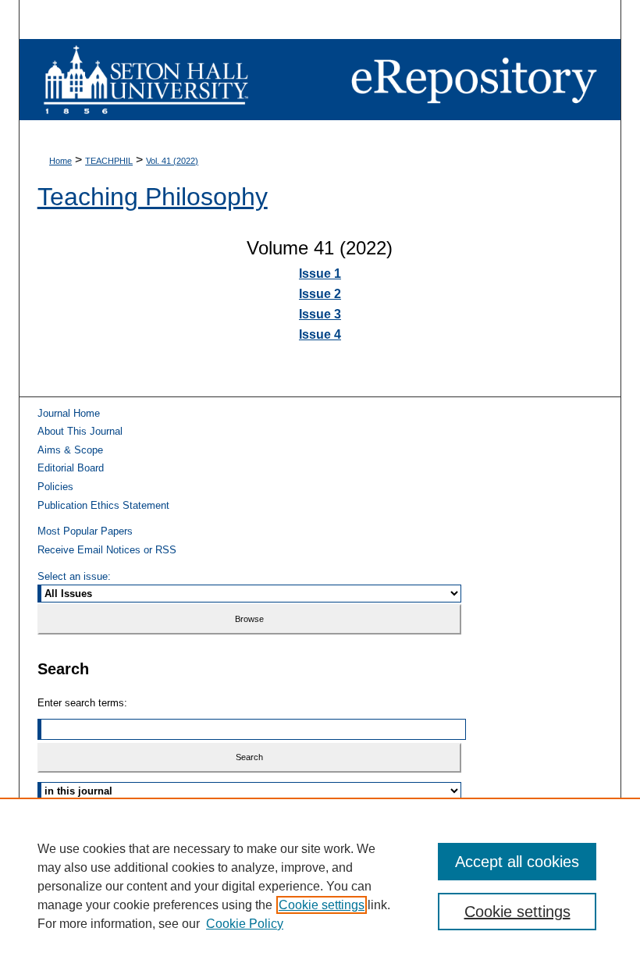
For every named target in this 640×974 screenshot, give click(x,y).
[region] (320, 886)
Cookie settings (321, 905)
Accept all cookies (517, 861)
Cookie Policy (244, 923)
